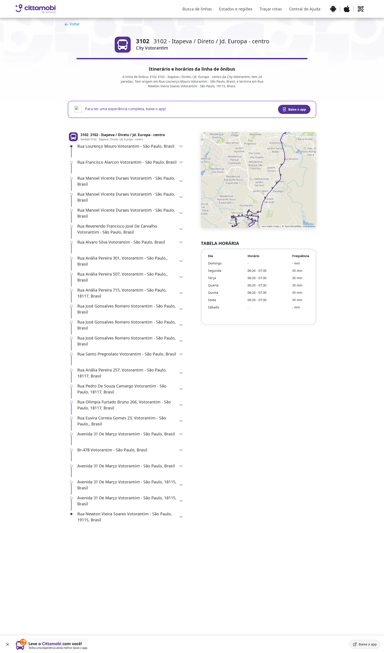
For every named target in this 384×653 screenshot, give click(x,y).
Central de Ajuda (304, 9)
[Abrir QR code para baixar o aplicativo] (361, 9)
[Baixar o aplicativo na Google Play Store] (333, 9)
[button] (130, 146)
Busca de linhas (197, 9)
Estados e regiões (235, 9)
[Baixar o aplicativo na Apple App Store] (347, 9)
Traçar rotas (271, 9)
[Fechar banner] (8, 644)
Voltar (74, 24)
